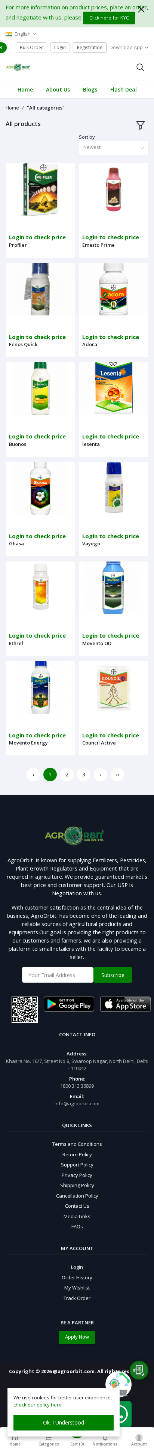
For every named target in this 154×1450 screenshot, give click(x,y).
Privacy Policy (77, 1175)
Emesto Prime (98, 245)
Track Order (77, 1298)
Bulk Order (31, 47)
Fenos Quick (23, 344)
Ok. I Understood (63, 1422)
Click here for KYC (109, 17)
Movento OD (96, 643)
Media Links (77, 1216)
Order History (77, 1277)
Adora (89, 344)
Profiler (18, 245)
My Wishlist (77, 1287)
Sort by (87, 137)
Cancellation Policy (77, 1195)
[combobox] (113, 148)
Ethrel (16, 643)
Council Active (99, 742)
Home (12, 107)
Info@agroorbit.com (77, 1103)
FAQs (77, 1226)
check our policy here (37, 1404)
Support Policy (77, 1164)
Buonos (17, 444)
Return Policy (77, 1154)
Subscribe (112, 975)
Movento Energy (28, 742)
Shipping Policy (77, 1185)
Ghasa (16, 543)
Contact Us (77, 1205)
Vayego (91, 543)
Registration (89, 47)
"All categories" (46, 107)
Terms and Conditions (77, 1144)
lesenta (91, 444)
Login (60, 47)
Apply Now (77, 1336)
